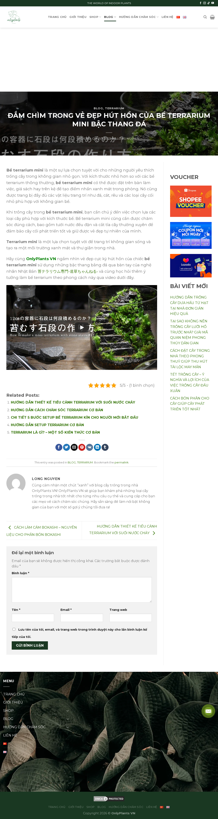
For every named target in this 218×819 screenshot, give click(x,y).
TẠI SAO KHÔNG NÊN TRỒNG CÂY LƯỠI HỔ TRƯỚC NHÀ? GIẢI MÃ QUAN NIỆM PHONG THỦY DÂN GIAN (189, 332)
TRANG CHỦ (57, 17)
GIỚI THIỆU (77, 17)
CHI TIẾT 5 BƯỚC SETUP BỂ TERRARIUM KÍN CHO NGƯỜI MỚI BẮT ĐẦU (74, 417)
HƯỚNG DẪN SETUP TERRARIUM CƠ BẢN (47, 425)
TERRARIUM (114, 108)
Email (66, 610)
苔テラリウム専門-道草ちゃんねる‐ (68, 271)
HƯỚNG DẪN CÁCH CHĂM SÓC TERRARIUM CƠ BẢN (57, 410)
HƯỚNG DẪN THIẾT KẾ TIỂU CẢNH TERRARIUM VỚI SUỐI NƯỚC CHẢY (73, 402)
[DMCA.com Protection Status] (109, 798)
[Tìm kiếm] (205, 17)
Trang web (118, 610)
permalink (121, 462)
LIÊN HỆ (168, 17)
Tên (16, 610)
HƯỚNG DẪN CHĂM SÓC (137, 17)
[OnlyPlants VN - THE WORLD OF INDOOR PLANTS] (22, 17)
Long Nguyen (128, 138)
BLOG (108, 17)
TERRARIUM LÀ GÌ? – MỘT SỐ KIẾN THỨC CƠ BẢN (55, 432)
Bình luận (20, 573)
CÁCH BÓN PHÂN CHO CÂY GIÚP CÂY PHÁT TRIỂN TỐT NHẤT (189, 403)
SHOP (93, 17)
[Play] (82, 327)
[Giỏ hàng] (212, 17)
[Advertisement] (109, 59)
